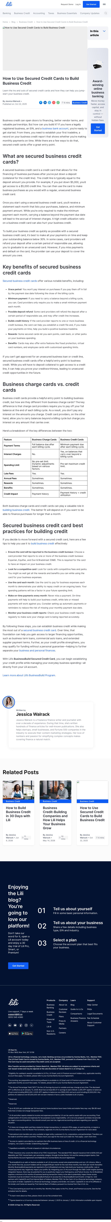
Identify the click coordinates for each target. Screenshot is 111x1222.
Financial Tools (50, 1020)
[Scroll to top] (1, 1221)
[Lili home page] (8, 4)
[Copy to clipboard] (58, 102)
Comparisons (76, 1013)
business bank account (55, 128)
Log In (78, 4)
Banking (7, 13)
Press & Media (62, 1022)
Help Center (92, 1005)
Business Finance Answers (78, 1019)
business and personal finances (37, 650)
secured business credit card (39, 630)
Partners (62, 1028)
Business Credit (22, 13)
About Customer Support (94, 1023)
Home (5, 22)
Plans (61, 1016)
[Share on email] (53, 102)
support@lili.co (15, 1014)
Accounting (39, 13)
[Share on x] (49, 102)
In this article (94, 33)
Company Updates (89, 13)
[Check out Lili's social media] (9, 1025)
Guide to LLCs (77, 1009)
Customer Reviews (63, 1010)
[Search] (105, 13)
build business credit (42, 543)
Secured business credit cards (20, 280)
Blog (13, 22)
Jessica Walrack (12, 101)
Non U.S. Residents (51, 1032)
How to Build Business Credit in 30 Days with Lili (18, 814)
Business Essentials (67, 13)
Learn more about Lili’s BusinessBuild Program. (29, 675)
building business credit (16, 510)
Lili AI (49, 1026)
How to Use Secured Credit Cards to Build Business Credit (92, 814)
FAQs (89, 1009)
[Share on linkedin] (45, 102)
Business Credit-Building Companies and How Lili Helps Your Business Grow (55, 818)
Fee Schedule (93, 1018)
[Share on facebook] (40, 102)
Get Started (91, 4)
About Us (63, 1005)
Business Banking (50, 1006)
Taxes (51, 13)
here (94, 1137)
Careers (62, 1032)
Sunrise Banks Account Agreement (72, 1130)
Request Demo (67, 4)
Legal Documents (95, 1013)
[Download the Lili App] (13, 1033)
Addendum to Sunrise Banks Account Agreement (56, 1158)
